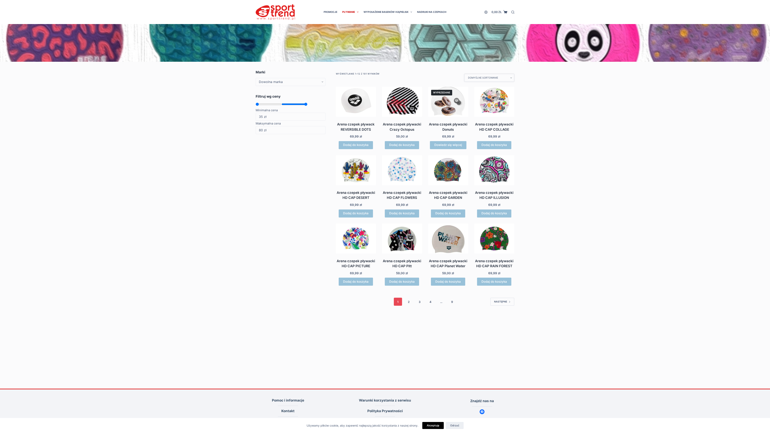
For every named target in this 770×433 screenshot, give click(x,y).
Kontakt (288, 411)
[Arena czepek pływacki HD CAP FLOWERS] (402, 170)
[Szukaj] (512, 12)
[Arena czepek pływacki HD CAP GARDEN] (448, 170)
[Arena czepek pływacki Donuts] (448, 102)
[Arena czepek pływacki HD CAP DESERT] (356, 170)
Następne (500, 301)
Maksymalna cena (268, 123)
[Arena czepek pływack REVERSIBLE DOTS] (356, 102)
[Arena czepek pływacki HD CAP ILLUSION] (494, 170)
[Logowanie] (485, 12)
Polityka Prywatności (385, 411)
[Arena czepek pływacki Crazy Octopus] (402, 102)
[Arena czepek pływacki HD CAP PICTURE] (356, 239)
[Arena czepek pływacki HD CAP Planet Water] (448, 239)
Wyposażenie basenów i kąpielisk (386, 11)
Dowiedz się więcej (448, 145)
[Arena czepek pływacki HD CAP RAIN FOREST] (494, 239)
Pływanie (348, 11)
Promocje (330, 11)
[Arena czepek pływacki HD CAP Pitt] (402, 239)
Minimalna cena (267, 110)
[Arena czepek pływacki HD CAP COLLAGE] (494, 102)
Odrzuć (454, 425)
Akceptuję (433, 425)
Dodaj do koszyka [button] (356, 145)
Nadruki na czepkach (431, 11)
